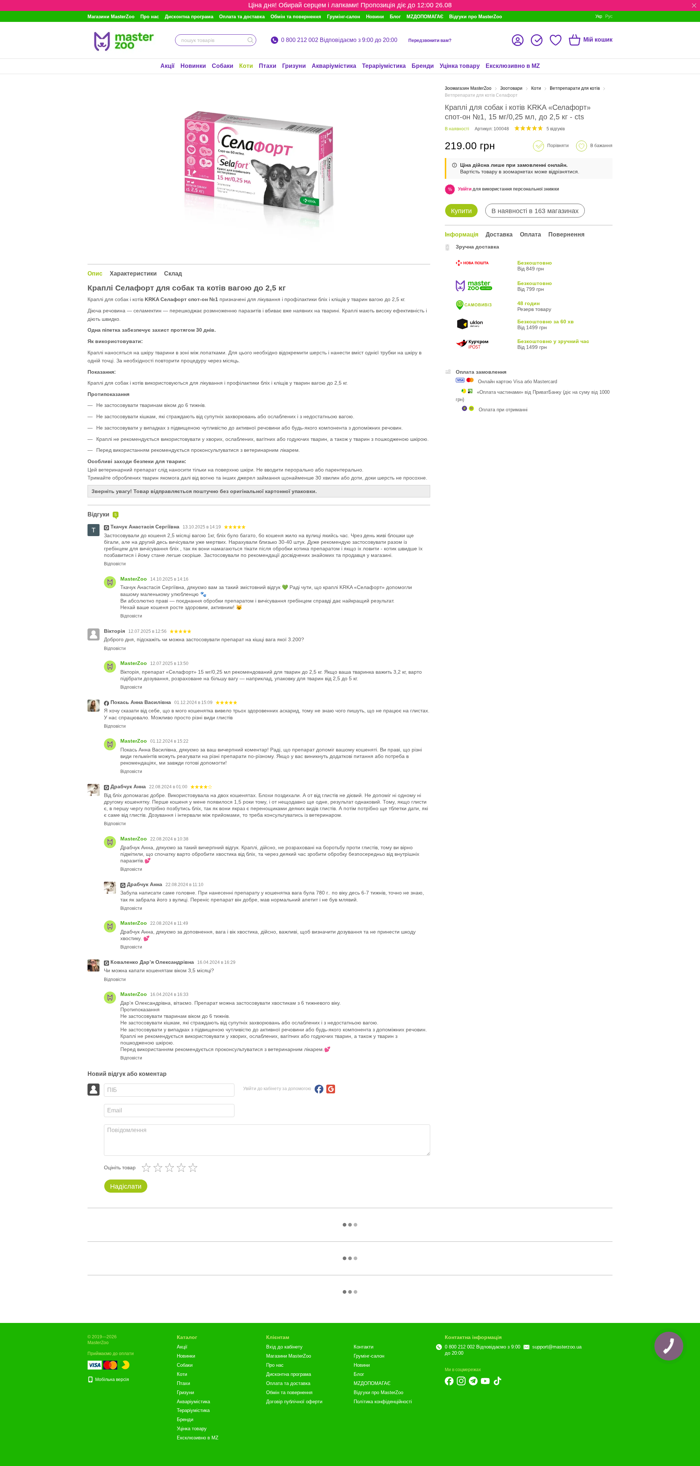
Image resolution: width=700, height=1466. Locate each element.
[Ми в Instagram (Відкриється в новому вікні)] (461, 1381)
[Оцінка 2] (159, 1167)
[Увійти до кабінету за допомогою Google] (330, 1089)
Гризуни (294, 66)
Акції (167, 66)
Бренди (423, 66)
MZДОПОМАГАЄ (425, 16)
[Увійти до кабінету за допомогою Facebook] (319, 1089)
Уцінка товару (460, 66)
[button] (694, 5)
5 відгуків (556, 128)
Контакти (363, 1347)
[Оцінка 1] (147, 1167)
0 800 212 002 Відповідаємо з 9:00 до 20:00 (339, 40)
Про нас (149, 16)
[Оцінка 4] (182, 1167)
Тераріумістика (384, 66)
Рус (608, 16)
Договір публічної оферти (294, 1401)
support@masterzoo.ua (557, 1347)
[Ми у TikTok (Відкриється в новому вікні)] (497, 1381)
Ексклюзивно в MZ (513, 66)
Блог (395, 16)
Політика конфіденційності (383, 1401)
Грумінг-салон (343, 16)
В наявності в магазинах (535, 211)
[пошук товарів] (250, 40)
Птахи (267, 66)
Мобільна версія (111, 1379)
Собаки (222, 66)
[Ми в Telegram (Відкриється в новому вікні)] (473, 1381)
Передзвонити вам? (429, 40)
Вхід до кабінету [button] (284, 1347)
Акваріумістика (334, 66)
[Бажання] (555, 40)
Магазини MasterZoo (111, 16)
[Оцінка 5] (194, 1167)
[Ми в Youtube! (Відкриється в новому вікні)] (485, 1381)
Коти (246, 66)
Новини (375, 16)
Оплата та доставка (242, 16)
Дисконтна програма (189, 16)
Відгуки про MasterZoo (475, 16)
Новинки (193, 66)
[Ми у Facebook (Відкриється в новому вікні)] (449, 1381)
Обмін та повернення (296, 16)
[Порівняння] (536, 40)
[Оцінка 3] (171, 1167)
